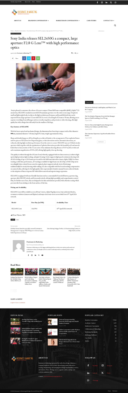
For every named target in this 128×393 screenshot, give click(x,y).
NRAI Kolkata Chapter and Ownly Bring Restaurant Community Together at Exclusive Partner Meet (31, 280)
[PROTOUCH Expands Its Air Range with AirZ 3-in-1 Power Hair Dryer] (53, 342)
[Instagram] (102, 3)
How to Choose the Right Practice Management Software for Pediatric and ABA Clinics (99, 126)
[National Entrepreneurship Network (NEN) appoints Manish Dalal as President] (53, 322)
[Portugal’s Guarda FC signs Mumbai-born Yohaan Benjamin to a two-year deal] (15, 341)
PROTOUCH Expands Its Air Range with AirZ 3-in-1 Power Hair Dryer (69, 341)
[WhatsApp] (115, 3)
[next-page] (15, 290)
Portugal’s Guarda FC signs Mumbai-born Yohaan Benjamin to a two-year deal (32, 340)
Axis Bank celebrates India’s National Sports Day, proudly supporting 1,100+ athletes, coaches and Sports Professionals (45, 281)
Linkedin (95, 373)
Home (12, 31)
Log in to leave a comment (18, 302)
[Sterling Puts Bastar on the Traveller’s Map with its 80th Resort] (17, 271)
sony (17, 219)
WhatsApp (95, 380)
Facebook (95, 365)
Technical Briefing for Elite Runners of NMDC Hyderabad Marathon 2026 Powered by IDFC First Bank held (73, 281)
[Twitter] (111, 3)
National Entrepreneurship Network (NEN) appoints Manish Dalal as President (69, 321)
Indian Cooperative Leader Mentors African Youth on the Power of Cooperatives (69, 331)
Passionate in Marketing (23, 53)
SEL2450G (21, 113)
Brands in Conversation (20, 31)
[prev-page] (12, 290)
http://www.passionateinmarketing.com (35, 244)
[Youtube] (43, 255)
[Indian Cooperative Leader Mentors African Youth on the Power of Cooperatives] (53, 332)
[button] (115, 25)
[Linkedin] (106, 3)
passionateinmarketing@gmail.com (53, 376)
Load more (100, 142)
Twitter (109, 373)
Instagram (109, 365)
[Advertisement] (74, 12)
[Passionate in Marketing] (30, 53)
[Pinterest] (33, 58)
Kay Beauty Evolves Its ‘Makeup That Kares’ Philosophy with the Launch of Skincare (59, 279)
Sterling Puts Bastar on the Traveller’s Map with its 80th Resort (17, 279)
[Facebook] (97, 3)
